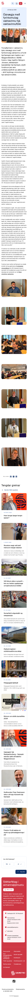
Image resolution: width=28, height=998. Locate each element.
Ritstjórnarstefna (20, 989)
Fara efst (22, 872)
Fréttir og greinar (7, 961)
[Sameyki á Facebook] (14, 981)
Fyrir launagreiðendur (7, 954)
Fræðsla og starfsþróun (6, 957)
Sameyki (16, 996)
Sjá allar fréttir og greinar (11, 490)
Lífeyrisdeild (17, 951)
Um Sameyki (6, 967)
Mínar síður (20, 3)
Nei (7, 864)
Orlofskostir (17, 958)
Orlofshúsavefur (18, 961)
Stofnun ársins (7, 964)
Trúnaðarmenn (17, 964)
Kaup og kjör (6, 951)
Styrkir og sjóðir (18, 954)
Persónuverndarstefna (7, 989)
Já (18, 864)
